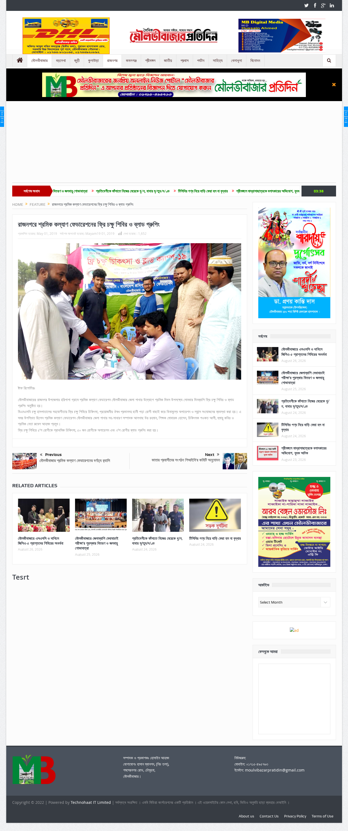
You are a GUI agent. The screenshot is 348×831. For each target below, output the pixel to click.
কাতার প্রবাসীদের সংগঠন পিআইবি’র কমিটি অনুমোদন (186, 460)
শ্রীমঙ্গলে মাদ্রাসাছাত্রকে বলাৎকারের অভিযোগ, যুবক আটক (238, 191)
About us (246, 816)
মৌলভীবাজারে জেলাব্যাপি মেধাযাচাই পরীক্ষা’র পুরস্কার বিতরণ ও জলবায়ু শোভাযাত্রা (96, 543)
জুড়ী (77, 60)
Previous (53, 454)
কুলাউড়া (93, 60)
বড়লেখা (61, 60)
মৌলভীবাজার (39, 60)
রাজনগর (112, 60)
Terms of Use (322, 816)
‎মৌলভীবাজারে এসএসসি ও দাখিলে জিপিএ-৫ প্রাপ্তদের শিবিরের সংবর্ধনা (40, 541)
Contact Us (269, 816)
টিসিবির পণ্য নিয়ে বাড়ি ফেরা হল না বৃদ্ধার (169, 191)
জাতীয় (168, 60)
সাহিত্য (218, 60)
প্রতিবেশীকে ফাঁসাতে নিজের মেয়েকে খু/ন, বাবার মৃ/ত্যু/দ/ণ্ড (99, 191)
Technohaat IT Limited (91, 802)
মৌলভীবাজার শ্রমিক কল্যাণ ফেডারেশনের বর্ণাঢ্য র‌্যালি (74, 460)
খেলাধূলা (236, 60)
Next (209, 454)
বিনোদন (255, 60)
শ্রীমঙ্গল (150, 60)
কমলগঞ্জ (131, 60)
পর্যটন (200, 60)
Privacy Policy (295, 816)
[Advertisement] (174, 145)
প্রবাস (185, 60)
